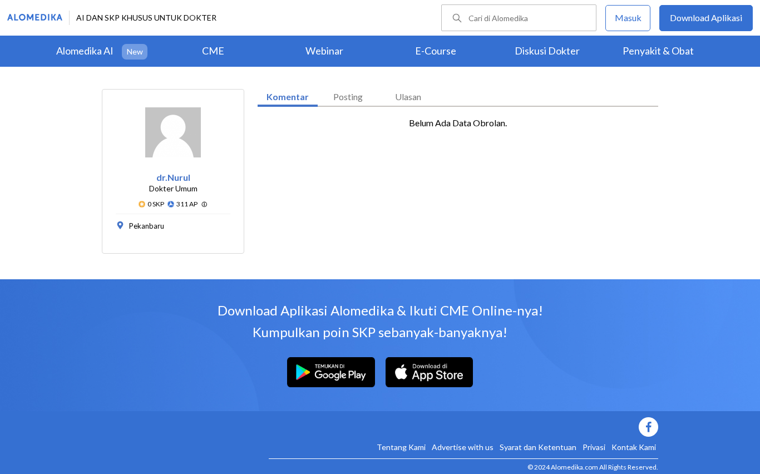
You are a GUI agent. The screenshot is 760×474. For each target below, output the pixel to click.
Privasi (594, 447)
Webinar (324, 51)
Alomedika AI (84, 51)
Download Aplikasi (706, 17)
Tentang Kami (401, 447)
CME (213, 51)
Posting (348, 96)
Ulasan (408, 96)
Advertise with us (462, 447)
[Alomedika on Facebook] (463, 427)
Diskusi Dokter (547, 51)
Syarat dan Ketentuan (538, 447)
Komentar (288, 96)
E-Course (435, 51)
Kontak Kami (633, 447)
